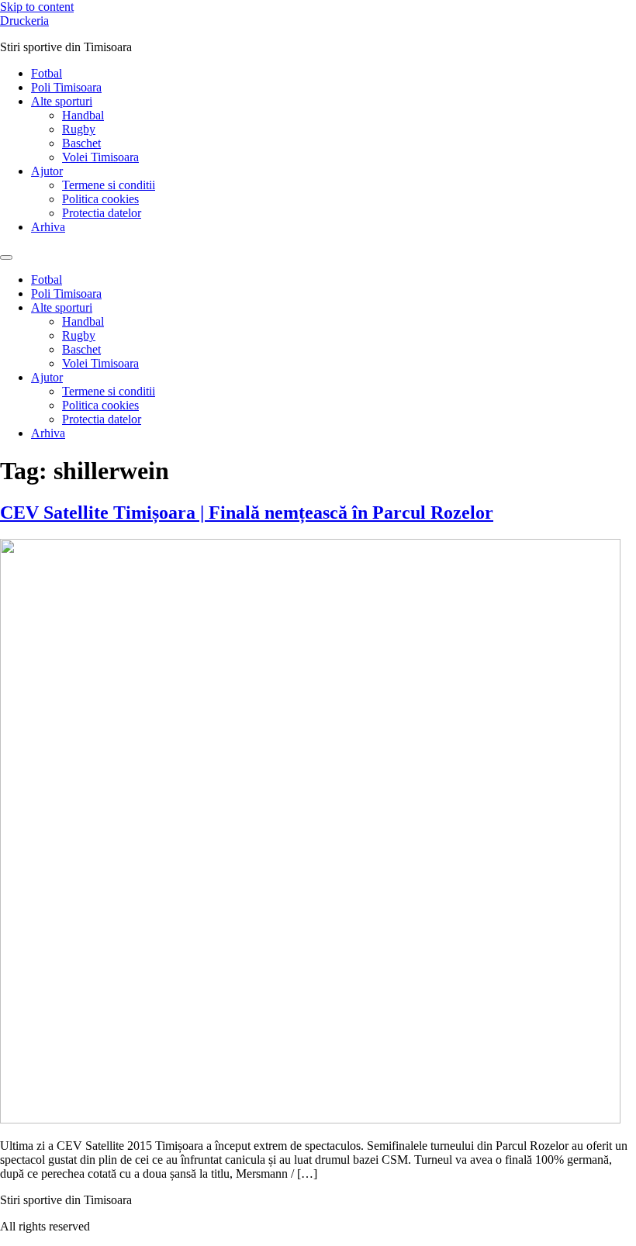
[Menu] (6, 257)
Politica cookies (100, 198)
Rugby (78, 129)
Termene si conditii (108, 185)
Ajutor (47, 171)
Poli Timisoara (66, 87)
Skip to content (37, 6)
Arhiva (48, 226)
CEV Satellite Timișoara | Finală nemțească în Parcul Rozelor (246, 512)
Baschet (81, 143)
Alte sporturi (61, 101)
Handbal (83, 115)
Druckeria (24, 20)
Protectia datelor (101, 212)
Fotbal (46, 73)
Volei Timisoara (100, 157)
